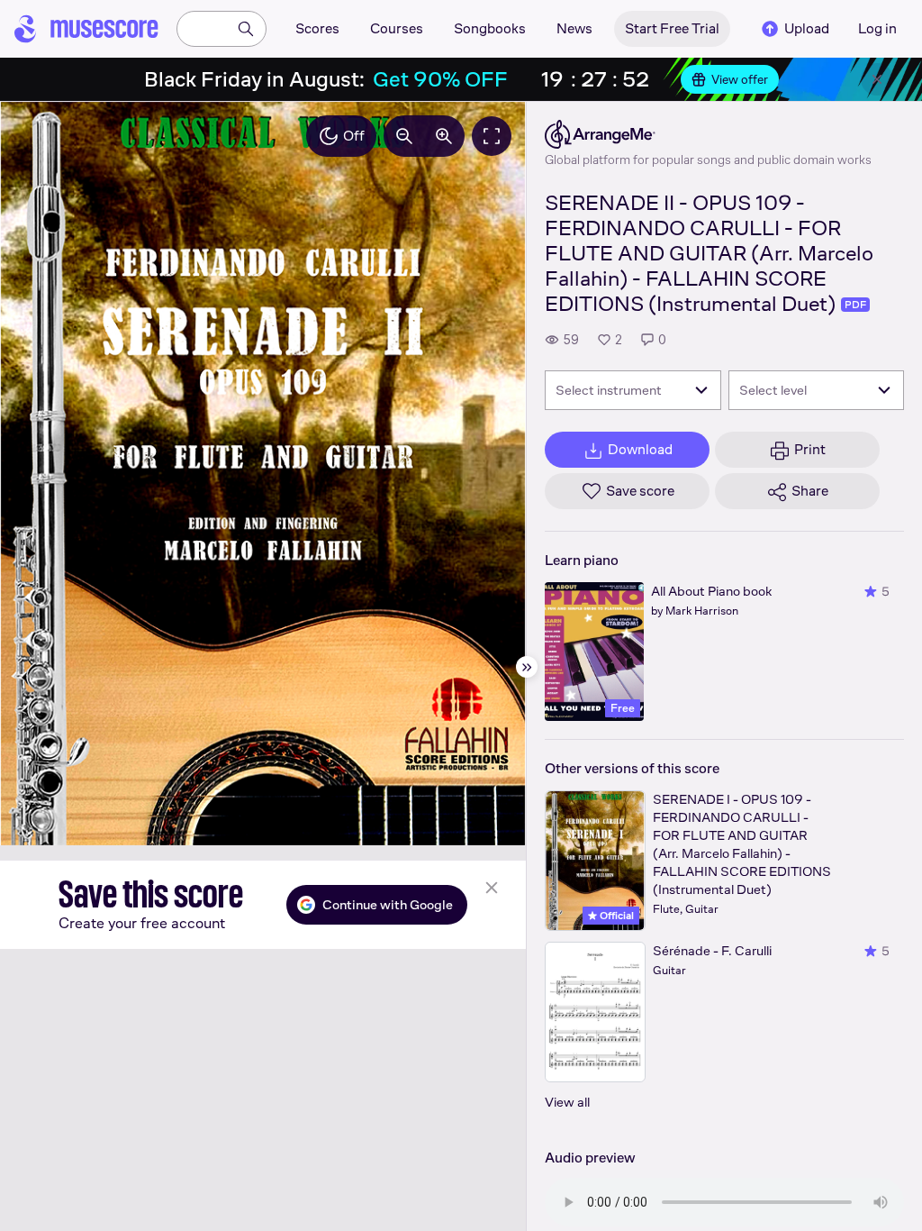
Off (354, 135)
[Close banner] (877, 79)
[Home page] (86, 28)
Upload (806, 28)
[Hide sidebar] (527, 667)
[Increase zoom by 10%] (444, 136)
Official (615, 915)
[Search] (246, 29)
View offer (739, 79)
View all (567, 1101)
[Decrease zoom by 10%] (404, 136)
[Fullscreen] (491, 136)
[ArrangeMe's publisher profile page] (708, 134)
